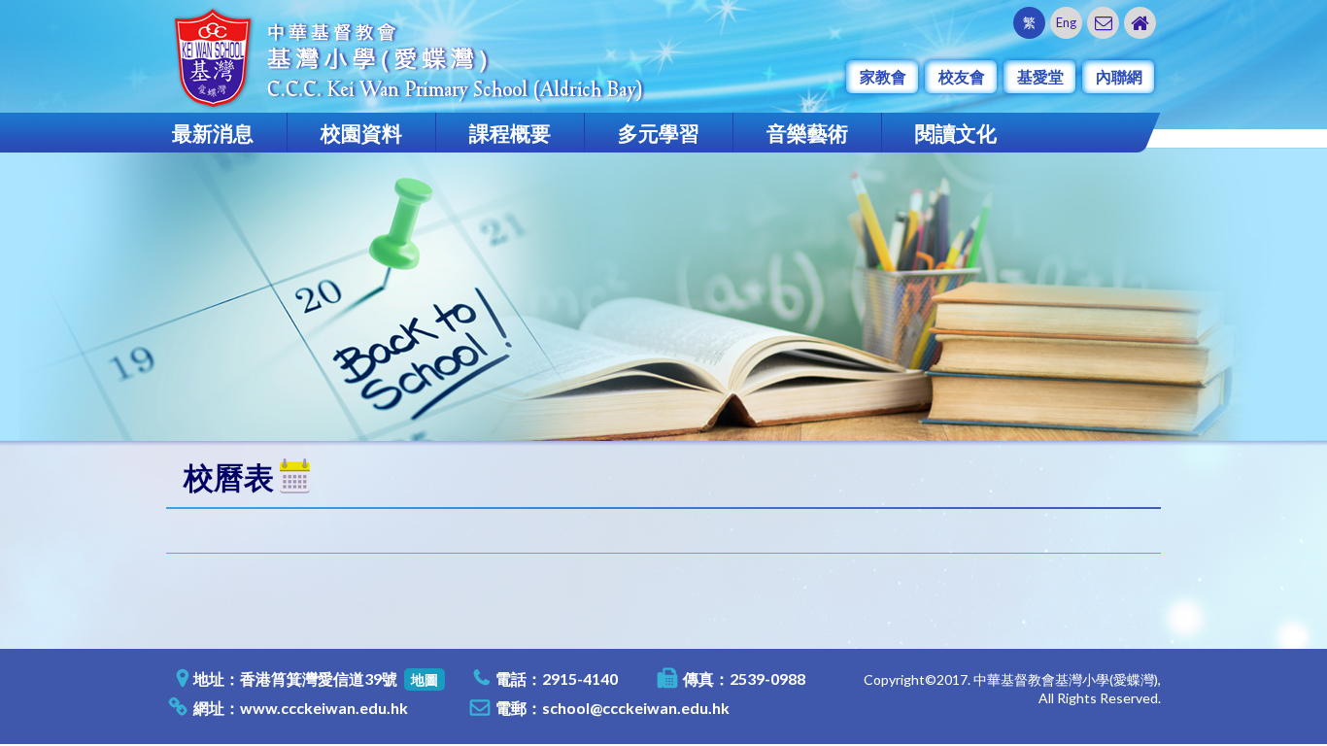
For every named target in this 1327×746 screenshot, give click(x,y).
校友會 (961, 76)
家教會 (883, 76)
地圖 (424, 679)
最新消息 (213, 132)
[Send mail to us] (1103, 23)
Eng (1066, 22)
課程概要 (510, 132)
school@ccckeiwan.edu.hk (636, 707)
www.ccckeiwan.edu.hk (324, 707)
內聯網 (1119, 76)
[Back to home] (1140, 23)
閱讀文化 (956, 132)
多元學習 (658, 132)
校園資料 (361, 132)
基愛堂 (1040, 76)
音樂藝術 (807, 132)
